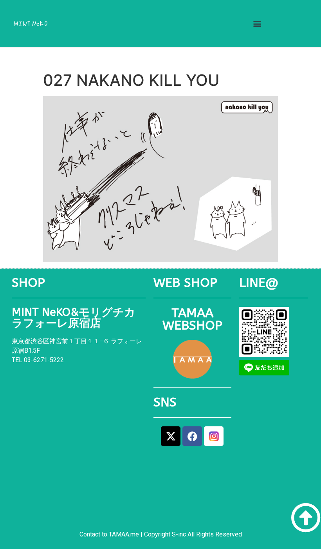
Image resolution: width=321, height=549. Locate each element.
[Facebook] (192, 436)
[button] (257, 23)
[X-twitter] (170, 436)
